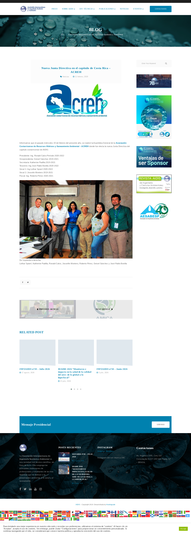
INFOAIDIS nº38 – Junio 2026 (112, 369)
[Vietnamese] (55, 519)
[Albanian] (6, 512)
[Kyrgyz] (42, 515)
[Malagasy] (73, 515)
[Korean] (33, 515)
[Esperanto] (99, 512)
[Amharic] (11, 512)
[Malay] (77, 515)
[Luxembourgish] (64, 515)
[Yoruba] (73, 519)
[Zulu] (77, 519)
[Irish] (2, 515)
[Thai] (33, 519)
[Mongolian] (99, 515)
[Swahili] (11, 519)
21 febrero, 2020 (81, 77)
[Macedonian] (68, 515)
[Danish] (86, 512)
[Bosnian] (42, 512)
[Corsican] (73, 512)
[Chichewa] (59, 512)
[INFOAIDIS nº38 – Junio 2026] (115, 353)
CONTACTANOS (160, 9)
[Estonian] (104, 512)
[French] (117, 512)
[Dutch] (90, 512)
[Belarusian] (33, 512)
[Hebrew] (161, 512)
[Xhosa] (64, 519)
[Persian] (121, 515)
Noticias (65, 77)
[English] (95, 512)
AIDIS (78, 505)
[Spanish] (2, 519)
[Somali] (188, 515)
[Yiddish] (68, 519)
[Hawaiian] (157, 512)
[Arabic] (15, 512)
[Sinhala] (174, 515)
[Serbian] (157, 515)
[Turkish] (37, 519)
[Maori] (90, 515)
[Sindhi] (170, 515)
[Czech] (82, 512)
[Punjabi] (135, 515)
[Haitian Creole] (148, 512)
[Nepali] (108, 515)
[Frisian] (121, 512)
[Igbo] (183, 512)
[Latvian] (55, 515)
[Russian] (143, 515)
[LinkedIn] (30, 489)
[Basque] (29, 512)
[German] (135, 512)
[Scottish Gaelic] (152, 515)
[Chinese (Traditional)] (68, 512)
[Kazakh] (24, 515)
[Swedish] (15, 519)
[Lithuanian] (59, 515)
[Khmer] (29, 515)
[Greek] (139, 512)
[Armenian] (20, 512)
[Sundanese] (6, 519)
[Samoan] (148, 515)
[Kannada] (20, 515)
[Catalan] (51, 512)
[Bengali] (37, 512)
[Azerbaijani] (24, 512)
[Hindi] (165, 512)
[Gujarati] (143, 512)
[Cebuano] (55, 512)
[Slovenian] (183, 515)
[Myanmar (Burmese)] (104, 515)
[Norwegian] (112, 515)
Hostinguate (110, 505)
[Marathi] (95, 515)
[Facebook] (20, 489)
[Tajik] (20, 519)
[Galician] (126, 512)
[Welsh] (59, 519)
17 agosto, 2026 (28, 373)
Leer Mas (160, 424)
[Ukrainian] (42, 519)
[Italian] (6, 515)
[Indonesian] (188, 512)
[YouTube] (35, 489)
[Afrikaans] (2, 512)
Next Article (103, 309)
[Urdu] (46, 519)
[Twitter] (25, 489)
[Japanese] (11, 515)
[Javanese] (15, 515)
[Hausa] (152, 512)
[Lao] (46, 515)
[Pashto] (117, 515)
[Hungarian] (174, 512)
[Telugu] (29, 519)
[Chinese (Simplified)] (64, 512)
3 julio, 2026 (103, 373)
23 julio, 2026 (65, 381)
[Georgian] (130, 512)
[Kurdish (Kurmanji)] (37, 515)
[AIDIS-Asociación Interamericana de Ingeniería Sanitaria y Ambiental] (32, 9)
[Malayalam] (82, 515)
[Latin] (51, 515)
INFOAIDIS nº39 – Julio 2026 (34, 369)
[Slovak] (179, 515)
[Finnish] (112, 512)
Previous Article (48, 309)
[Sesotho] (161, 515)
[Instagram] (40, 489)
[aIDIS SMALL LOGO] (23, 447)
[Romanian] (139, 515)
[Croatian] (77, 512)
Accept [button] (183, 529)
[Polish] (126, 515)
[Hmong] (170, 512)
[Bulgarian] (46, 512)
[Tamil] (24, 519)
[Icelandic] (179, 512)
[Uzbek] (51, 519)
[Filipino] (108, 512)
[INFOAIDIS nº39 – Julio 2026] (37, 353)
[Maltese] (86, 515)
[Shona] (165, 515)
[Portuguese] (130, 515)
